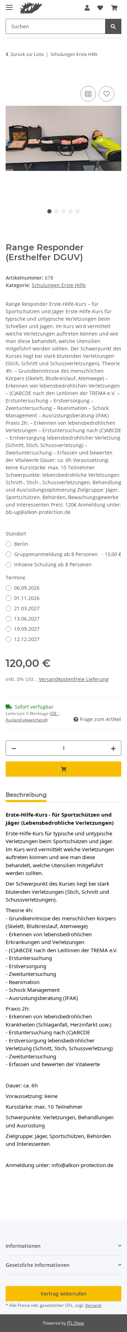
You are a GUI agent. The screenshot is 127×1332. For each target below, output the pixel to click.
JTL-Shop (75, 1323)
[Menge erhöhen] (113, 748)
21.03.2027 (27, 608)
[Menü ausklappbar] (9, 4)
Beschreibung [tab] (26, 794)
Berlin (21, 544)
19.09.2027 (27, 628)
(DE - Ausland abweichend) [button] (32, 716)
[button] (87, 8)
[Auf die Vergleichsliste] (88, 94)
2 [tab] (56, 211)
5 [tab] (77, 211)
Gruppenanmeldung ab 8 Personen (67, 554)
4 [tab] (70, 211)
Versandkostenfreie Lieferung (74, 679)
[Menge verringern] (14, 748)
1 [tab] (49, 211)
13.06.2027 (27, 618)
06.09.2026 (27, 587)
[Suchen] (113, 26)
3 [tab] (63, 211)
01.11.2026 (27, 598)
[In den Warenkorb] (11, 76)
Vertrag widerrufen (63, 1293)
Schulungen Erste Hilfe (59, 285)
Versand (93, 1305)
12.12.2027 (27, 639)
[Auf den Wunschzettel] (106, 94)
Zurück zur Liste (27, 54)
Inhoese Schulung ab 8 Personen (53, 564)
